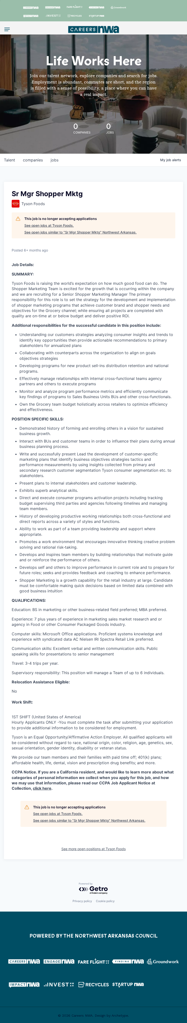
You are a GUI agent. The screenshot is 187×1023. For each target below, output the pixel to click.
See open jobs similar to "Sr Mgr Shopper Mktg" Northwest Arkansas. (80, 232)
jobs (54, 160)
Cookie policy (105, 901)
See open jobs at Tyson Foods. (49, 225)
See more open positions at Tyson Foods (93, 849)
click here (42, 788)
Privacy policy (82, 901)
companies (33, 160)
